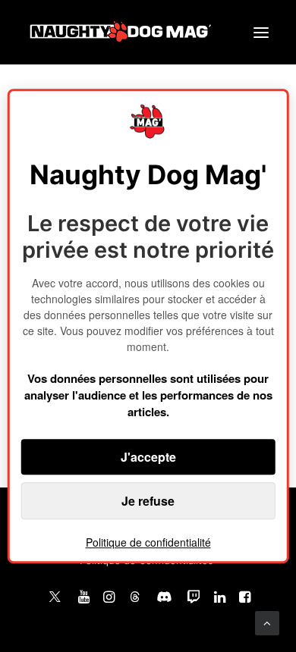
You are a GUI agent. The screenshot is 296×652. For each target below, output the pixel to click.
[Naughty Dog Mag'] (121, 32)
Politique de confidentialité (148, 542)
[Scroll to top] (267, 622)
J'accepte (148, 456)
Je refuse (148, 500)
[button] (261, 32)
